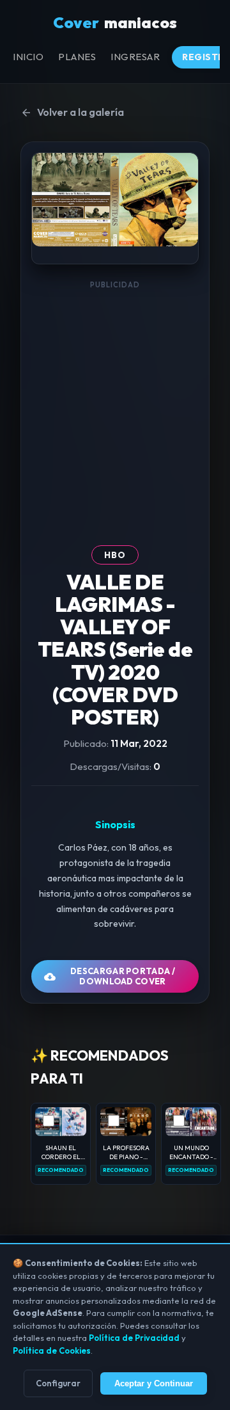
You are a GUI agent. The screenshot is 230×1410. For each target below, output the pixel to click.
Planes (77, 57)
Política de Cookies (52, 1350)
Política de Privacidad (134, 1338)
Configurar (58, 1383)
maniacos (115, 22)
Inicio (28, 57)
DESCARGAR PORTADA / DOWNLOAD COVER (122, 976)
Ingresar (135, 57)
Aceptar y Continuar (153, 1383)
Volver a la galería (80, 112)
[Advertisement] (115, 411)
